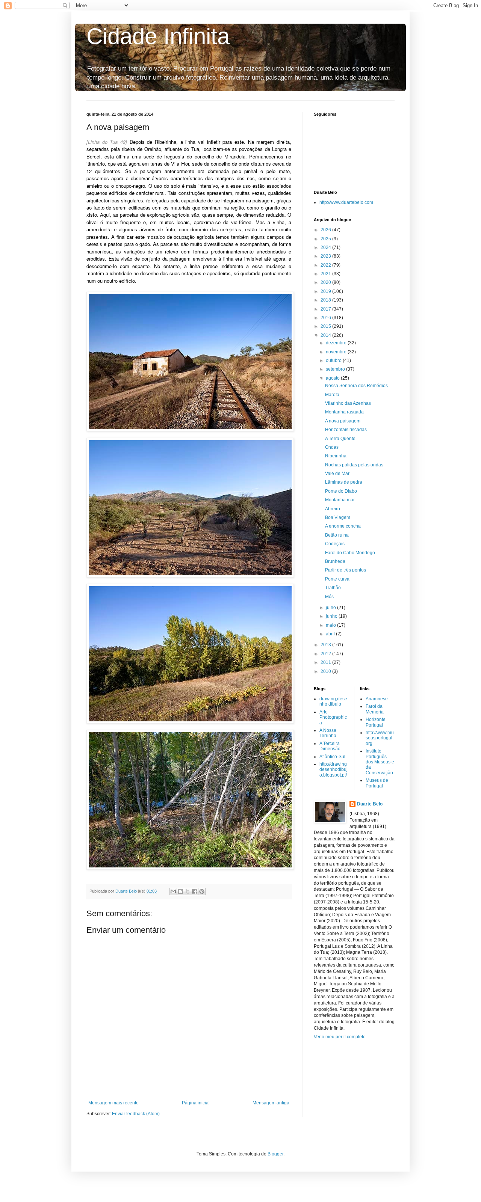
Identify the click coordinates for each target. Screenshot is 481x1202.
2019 (326, 291)
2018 (326, 300)
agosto (333, 378)
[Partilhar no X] (187, 891)
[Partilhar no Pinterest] (202, 891)
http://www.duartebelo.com (346, 202)
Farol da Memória (375, 709)
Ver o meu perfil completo (340, 1036)
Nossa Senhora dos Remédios (356, 385)
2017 (326, 309)
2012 (326, 653)
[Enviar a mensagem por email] (173, 891)
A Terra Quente (340, 438)
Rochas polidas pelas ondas (354, 465)
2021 (326, 273)
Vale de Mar (337, 473)
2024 (326, 247)
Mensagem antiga (271, 1102)
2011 (326, 662)
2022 (326, 265)
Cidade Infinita (158, 36)
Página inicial (196, 1102)
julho (331, 607)
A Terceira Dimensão (329, 746)
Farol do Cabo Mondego (350, 552)
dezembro (337, 342)
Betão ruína (337, 535)
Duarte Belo (370, 804)
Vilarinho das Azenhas (348, 403)
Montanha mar (340, 499)
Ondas (332, 447)
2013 (326, 644)
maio (331, 625)
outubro (334, 360)
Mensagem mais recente (113, 1102)
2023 (326, 256)
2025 (326, 238)
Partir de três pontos (345, 570)
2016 (326, 317)
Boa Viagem (337, 517)
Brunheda (335, 561)
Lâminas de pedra (343, 482)
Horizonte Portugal (376, 722)
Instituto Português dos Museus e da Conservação (380, 761)
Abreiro (332, 508)
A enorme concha (343, 526)
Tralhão (333, 587)
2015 (326, 326)
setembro (336, 369)
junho (332, 616)
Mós (329, 596)
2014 (326, 335)
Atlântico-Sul (332, 756)
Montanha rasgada (344, 412)
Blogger (275, 1154)
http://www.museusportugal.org (380, 738)
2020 (326, 282)
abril (331, 633)
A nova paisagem (342, 421)
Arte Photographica (333, 717)
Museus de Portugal (377, 783)
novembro (337, 351)
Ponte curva (337, 579)
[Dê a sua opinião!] (180, 891)
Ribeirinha (335, 455)
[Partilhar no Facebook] (194, 891)
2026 (326, 229)
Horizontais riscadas (346, 429)
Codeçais (335, 543)
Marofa (332, 394)
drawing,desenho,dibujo (333, 701)
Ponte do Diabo (341, 491)
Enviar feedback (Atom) (136, 1113)
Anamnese (377, 698)
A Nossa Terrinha (327, 733)
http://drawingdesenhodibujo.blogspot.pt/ (333, 770)
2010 (326, 671)
